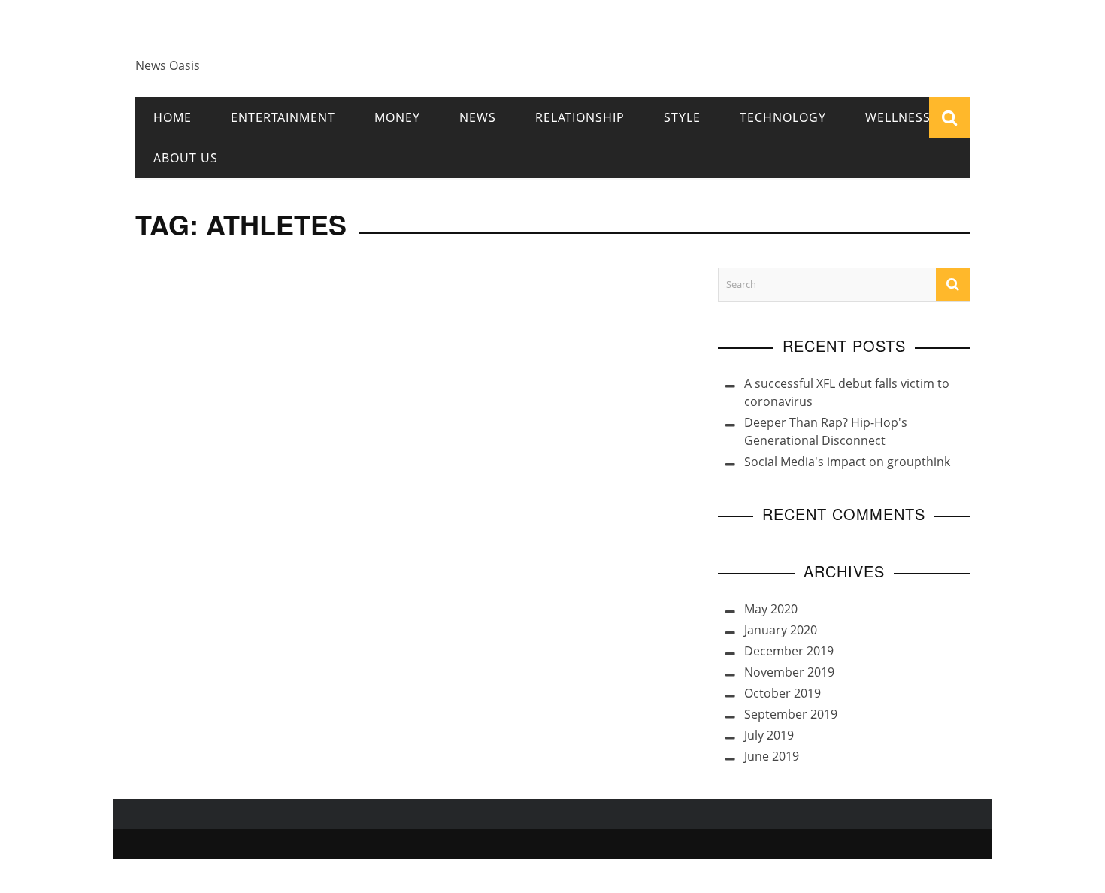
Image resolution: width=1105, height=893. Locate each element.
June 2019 (771, 756)
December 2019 (789, 651)
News (477, 117)
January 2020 (780, 630)
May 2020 (771, 609)
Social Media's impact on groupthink (847, 461)
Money (397, 117)
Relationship (580, 117)
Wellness (898, 117)
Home (172, 117)
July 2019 (769, 735)
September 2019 (790, 714)
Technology (783, 117)
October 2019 (782, 693)
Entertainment (283, 117)
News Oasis (167, 65)
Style (682, 117)
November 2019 (789, 672)
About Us (185, 158)
